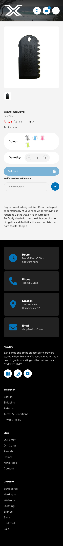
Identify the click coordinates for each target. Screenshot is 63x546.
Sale (6, 528)
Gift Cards (10, 445)
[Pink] (42, 138)
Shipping (9, 402)
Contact (9, 468)
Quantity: (15, 157)
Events (8, 457)
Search (8, 396)
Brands (8, 511)
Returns (9, 408)
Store (7, 517)
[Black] (27, 138)
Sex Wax (8, 116)
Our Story (9, 439)
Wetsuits (9, 500)
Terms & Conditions (16, 414)
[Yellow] (27, 145)
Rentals (8, 451)
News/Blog (10, 462)
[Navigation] (56, 11)
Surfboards (11, 488)
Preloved (9, 523)
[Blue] (35, 138)
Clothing (9, 506)
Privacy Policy (12, 419)
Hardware (10, 494)
